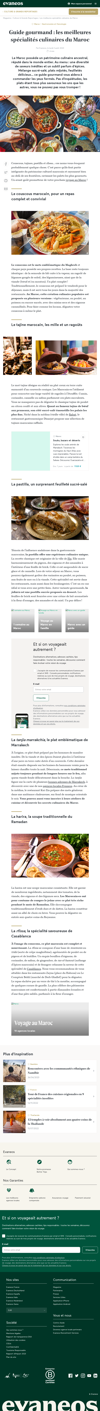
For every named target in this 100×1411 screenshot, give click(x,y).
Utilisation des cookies (15, 1340)
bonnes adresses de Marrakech (66, 782)
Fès (69, 559)
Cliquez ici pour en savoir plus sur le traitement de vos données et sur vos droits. (36, 1265)
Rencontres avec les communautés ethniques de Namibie (59, 1071)
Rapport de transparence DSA (19, 1337)
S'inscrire (41, 698)
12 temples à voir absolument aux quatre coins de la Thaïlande (60, 1122)
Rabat (72, 414)
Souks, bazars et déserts (66, 440)
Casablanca (34, 969)
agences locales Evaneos (57, 786)
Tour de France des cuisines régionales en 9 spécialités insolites (56, 1096)
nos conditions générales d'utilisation (49, 1257)
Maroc (37, 24)
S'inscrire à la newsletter (83, 11)
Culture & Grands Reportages (20, 11)
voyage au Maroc (76, 180)
